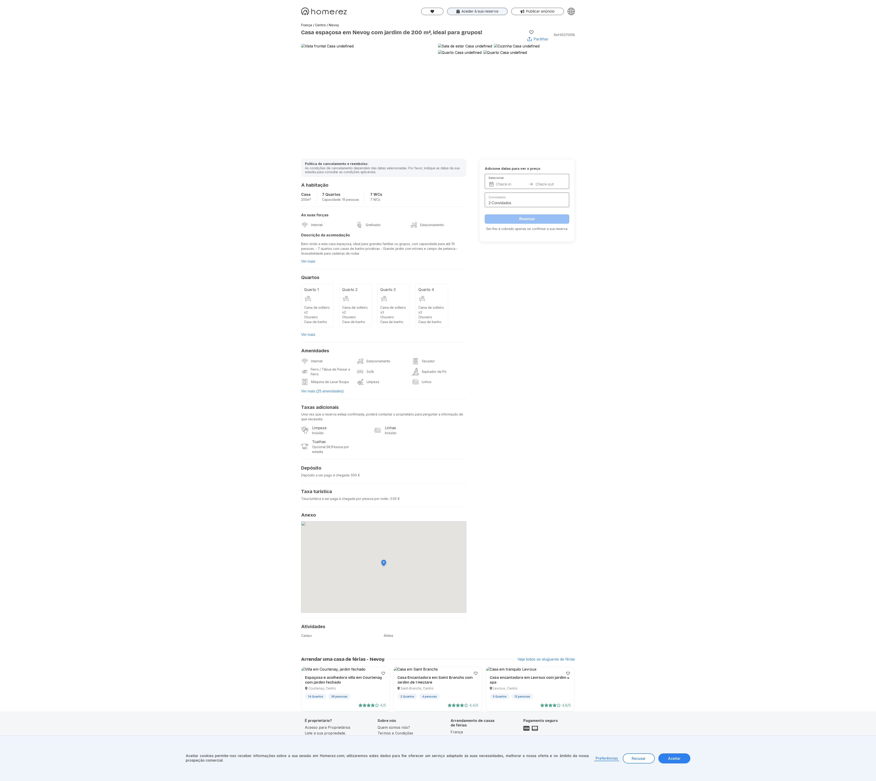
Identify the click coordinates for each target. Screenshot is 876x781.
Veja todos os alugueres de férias (546, 659)
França (457, 732)
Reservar (527, 219)
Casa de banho (315, 322)
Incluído (318, 433)
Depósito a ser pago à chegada (325, 475)
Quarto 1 (311, 289)
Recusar (639, 758)
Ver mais (308, 261)
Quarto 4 (426, 289)
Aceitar (674, 758)
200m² (306, 199)
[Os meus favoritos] (432, 11)
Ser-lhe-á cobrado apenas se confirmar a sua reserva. (527, 229)
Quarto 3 (388, 289)
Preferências (607, 758)
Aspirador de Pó (434, 372)
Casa (305, 194)
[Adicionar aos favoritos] (531, 32)
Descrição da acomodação (325, 235)
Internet (317, 225)
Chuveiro (311, 317)
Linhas (390, 428)
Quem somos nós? (394, 727)
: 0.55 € (394, 499)
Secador (428, 361)
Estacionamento (432, 225)
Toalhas (319, 441)
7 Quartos (331, 194)
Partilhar (541, 39)
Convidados (497, 197)
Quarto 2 (349, 289)
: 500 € (354, 475)
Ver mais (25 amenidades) (322, 391)
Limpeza (373, 382)
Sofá (370, 372)
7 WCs (376, 194)
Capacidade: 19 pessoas (340, 199)
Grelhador (373, 225)
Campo (306, 635)
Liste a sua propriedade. (325, 733)
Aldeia (388, 635)
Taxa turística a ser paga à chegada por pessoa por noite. (345, 499)
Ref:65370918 (564, 35)
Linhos (426, 382)
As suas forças (314, 215)
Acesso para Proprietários (327, 727)
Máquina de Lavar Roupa (330, 382)
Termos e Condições (395, 733)
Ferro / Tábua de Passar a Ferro (330, 371)
